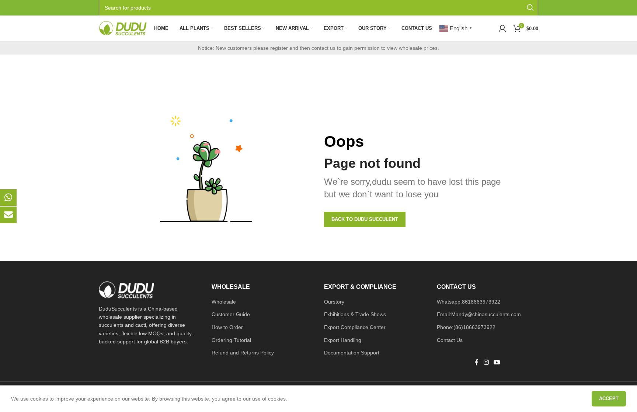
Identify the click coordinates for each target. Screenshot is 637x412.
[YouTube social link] (496, 362)
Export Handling (342, 340)
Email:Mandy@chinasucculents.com (479, 314)
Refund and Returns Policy (243, 353)
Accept (609, 398)
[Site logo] (123, 28)
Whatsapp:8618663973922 (468, 302)
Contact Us (450, 340)
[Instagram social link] (486, 362)
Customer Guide (231, 314)
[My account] (502, 28)
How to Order (227, 327)
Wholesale (224, 302)
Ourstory (334, 302)
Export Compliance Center (355, 327)
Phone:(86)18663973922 (466, 327)
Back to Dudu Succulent (364, 219)
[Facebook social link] (476, 362)
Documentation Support (351, 353)
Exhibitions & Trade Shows (355, 314)
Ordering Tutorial (231, 340)
